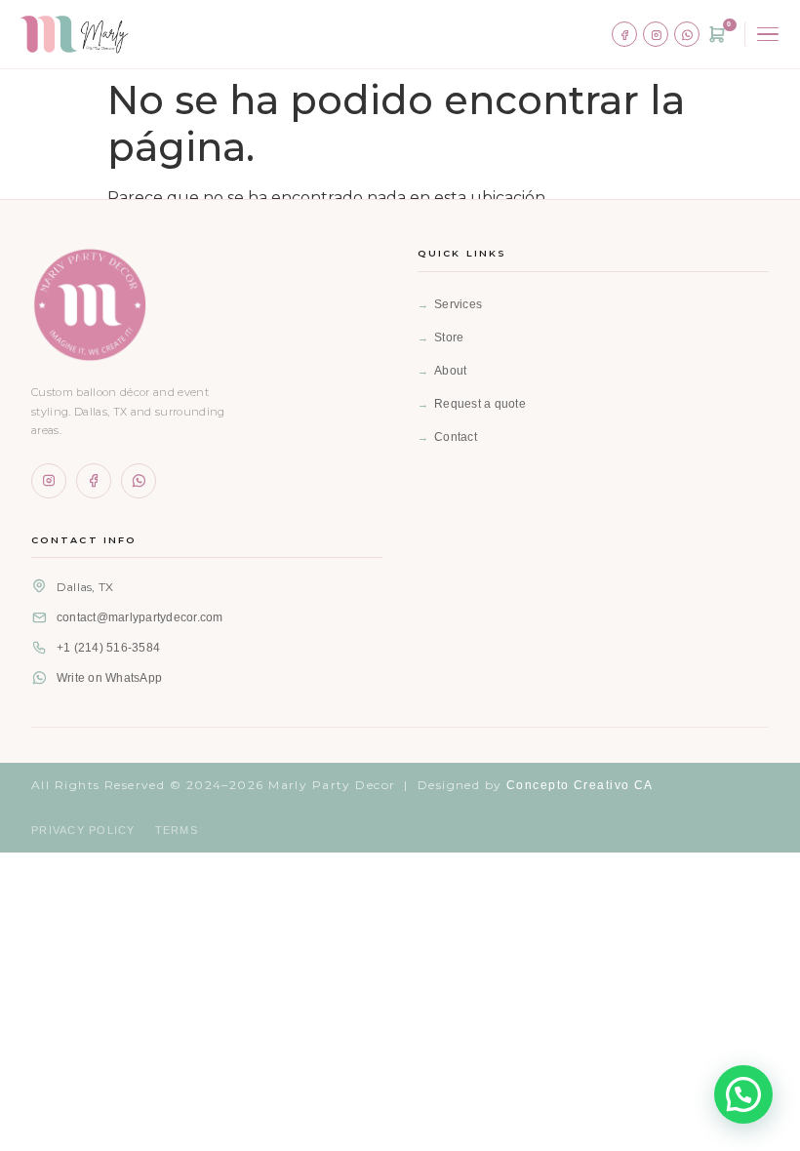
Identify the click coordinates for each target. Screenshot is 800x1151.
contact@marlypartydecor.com (139, 617)
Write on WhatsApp (109, 678)
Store (448, 337)
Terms (176, 830)
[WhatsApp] (687, 34)
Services (458, 304)
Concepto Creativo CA (580, 785)
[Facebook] (624, 34)
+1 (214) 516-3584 (108, 648)
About (450, 370)
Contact (455, 437)
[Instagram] (655, 34)
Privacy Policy (83, 830)
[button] (743, 1094)
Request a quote (480, 404)
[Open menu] (764, 34)
